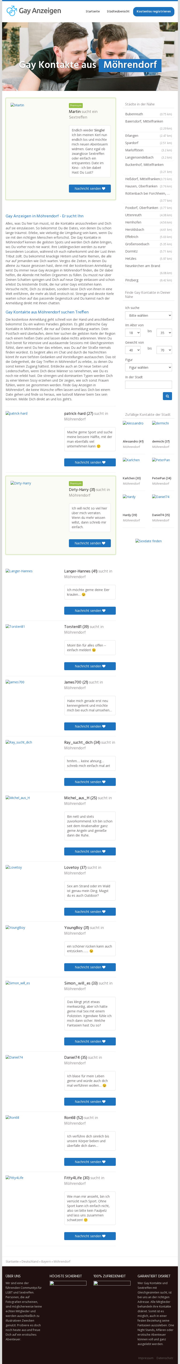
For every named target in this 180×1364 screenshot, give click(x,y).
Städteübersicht (118, 11)
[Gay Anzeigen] (33, 12)
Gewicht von (134, 342)
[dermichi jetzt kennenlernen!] (163, 429)
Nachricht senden (88, 188)
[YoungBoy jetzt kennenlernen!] (29, 944)
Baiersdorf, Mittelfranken (148, 124)
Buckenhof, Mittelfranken (148, 168)
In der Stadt (134, 377)
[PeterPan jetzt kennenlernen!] (163, 466)
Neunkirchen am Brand (148, 269)
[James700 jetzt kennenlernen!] (29, 700)
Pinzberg (148, 280)
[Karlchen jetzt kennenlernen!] (134, 466)
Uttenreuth (148, 215)
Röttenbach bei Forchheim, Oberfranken (149, 196)
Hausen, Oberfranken (148, 186)
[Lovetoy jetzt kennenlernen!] (29, 885)
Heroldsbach (148, 229)
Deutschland (30, 1262)
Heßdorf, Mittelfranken (148, 179)
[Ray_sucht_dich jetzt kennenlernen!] (29, 759)
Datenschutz (165, 1358)
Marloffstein (148, 150)
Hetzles (148, 258)
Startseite (93, 11)
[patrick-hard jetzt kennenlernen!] (29, 433)
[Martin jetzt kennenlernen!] (34, 123)
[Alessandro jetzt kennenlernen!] (134, 429)
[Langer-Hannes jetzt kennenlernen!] (29, 587)
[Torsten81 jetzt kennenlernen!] (29, 645)
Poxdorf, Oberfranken (148, 207)
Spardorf (148, 143)
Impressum (146, 1358)
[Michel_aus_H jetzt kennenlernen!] (29, 816)
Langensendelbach (148, 157)
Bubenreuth (148, 114)
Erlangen (148, 135)
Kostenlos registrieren (154, 11)
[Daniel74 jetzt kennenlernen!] (29, 1074)
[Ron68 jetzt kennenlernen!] (29, 1135)
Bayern (46, 1262)
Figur (129, 359)
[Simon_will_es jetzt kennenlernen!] (29, 1001)
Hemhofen (148, 222)
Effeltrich (148, 236)
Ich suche (132, 307)
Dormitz (148, 251)
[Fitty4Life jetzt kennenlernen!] (29, 1197)
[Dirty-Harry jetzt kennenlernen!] (34, 500)
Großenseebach (148, 244)
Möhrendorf (75, 419)
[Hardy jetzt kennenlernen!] (134, 502)
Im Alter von (134, 325)
